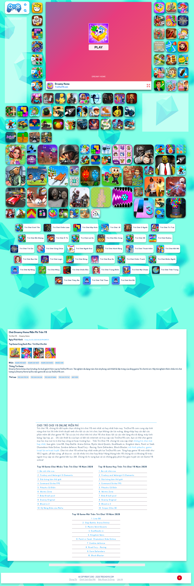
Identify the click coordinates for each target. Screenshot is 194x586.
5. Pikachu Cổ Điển (47, 487)
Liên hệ (120, 579)
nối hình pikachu (136, 447)
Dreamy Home (24, 336)
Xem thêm (75, 377)
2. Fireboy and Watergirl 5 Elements (55, 475)
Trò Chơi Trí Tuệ (64, 377)
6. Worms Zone (45, 491)
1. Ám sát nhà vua (46, 471)
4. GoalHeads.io (96, 531)
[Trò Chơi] (25, 4)
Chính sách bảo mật (88, 579)
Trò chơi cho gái (39, 344)
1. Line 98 (96, 518)
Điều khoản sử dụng (106, 579)
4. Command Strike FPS (49, 483)
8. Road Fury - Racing (96, 547)
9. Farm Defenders (96, 551)
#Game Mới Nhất (20, 363)
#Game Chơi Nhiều (47, 363)
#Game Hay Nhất (33, 363)
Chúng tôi (73, 579)
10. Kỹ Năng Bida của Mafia (50, 508)
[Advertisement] (15, 60)
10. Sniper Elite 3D (108, 508)
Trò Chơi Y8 (10, 3)
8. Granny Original (46, 500)
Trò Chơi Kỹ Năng (50, 377)
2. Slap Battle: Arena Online (96, 522)
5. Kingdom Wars (96, 535)
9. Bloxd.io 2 (44, 504)
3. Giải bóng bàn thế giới (49, 479)
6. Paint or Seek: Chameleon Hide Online (96, 539)
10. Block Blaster (96, 555)
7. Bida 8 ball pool (46, 495)
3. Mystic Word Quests (96, 526)
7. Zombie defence (96, 543)
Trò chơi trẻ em (23, 377)
